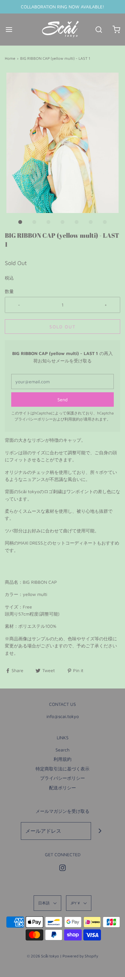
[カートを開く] (116, 29)
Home (10, 58)
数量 (9, 291)
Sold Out (62, 326)
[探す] (98, 29)
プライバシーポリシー (33, 419)
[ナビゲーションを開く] (9, 29)
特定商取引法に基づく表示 (62, 768)
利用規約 (72, 419)
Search (62, 749)
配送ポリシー (62, 787)
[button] (62, 143)
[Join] (100, 831)
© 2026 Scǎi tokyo (43, 956)
